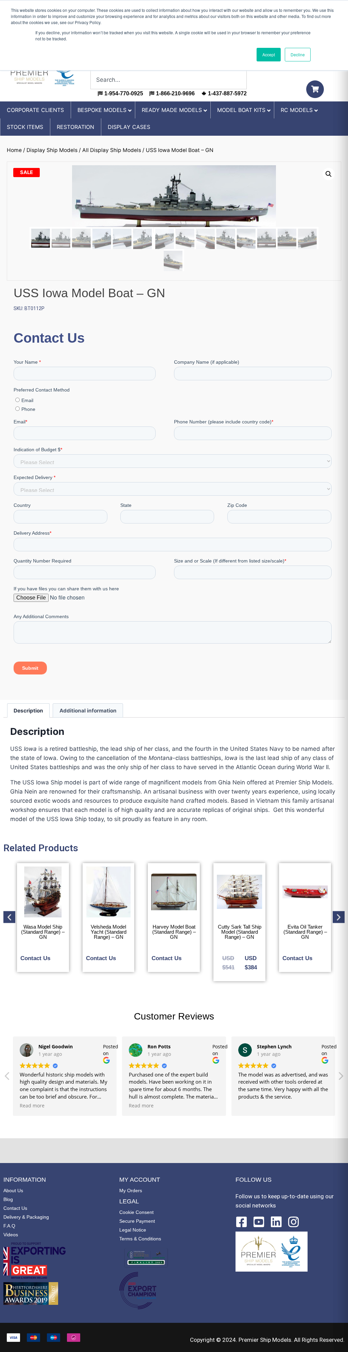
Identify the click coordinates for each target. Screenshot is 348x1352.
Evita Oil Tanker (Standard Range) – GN (305, 932)
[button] (329, 174)
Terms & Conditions (140, 1238)
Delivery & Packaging (26, 1217)
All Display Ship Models (111, 150)
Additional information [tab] (88, 710)
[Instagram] (294, 1222)
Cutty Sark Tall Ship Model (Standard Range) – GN (239, 932)
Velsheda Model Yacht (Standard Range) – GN (108, 932)
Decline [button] (298, 54)
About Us (13, 1190)
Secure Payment (137, 1221)
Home (14, 150)
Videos (10, 1234)
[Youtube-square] (259, 1222)
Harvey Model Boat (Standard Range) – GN (174, 932)
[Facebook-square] (242, 1222)
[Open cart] (315, 89)
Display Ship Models (52, 150)
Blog (8, 1199)
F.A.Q (9, 1226)
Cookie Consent (136, 1212)
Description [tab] (28, 710)
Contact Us (15, 1208)
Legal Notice (132, 1230)
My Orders (130, 1190)
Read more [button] (32, 1106)
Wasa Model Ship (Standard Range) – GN (43, 932)
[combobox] (168, 79)
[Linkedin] (276, 1222)
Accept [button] (268, 54)
